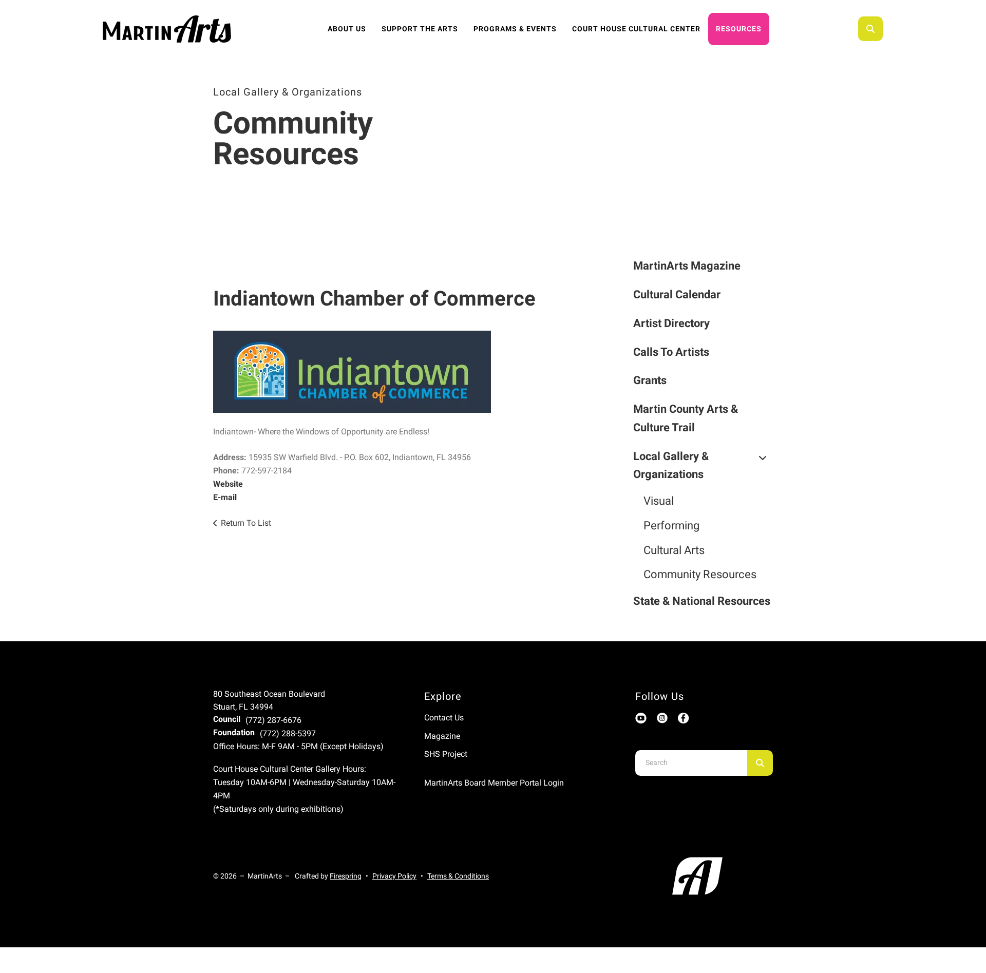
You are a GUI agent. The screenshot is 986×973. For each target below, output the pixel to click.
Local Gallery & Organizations (671, 465)
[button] (870, 28)
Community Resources (699, 574)
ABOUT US (347, 29)
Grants (650, 380)
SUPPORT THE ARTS (420, 29)
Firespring (346, 876)
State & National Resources (701, 601)
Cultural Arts (674, 550)
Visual (658, 500)
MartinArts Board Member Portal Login (494, 783)
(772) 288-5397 (288, 733)
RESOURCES (739, 29)
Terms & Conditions (458, 876)
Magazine (442, 736)
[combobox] (884, 28)
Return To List (246, 523)
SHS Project (445, 754)
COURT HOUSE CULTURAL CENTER (636, 29)
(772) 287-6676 (273, 720)
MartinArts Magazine (687, 265)
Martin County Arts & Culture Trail (685, 418)
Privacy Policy (394, 876)
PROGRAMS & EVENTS (515, 29)
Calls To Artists (671, 352)
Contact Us (444, 717)
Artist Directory (671, 323)
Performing (671, 525)
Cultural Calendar (676, 294)
